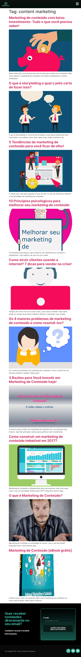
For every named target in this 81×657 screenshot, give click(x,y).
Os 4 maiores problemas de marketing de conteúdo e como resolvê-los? (40, 321)
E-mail (46, 618)
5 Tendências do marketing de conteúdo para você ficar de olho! (36, 144)
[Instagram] (68, 651)
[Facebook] (78, 651)
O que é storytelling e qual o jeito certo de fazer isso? (40, 85)
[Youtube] (73, 651)
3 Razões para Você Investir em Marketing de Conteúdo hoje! (34, 380)
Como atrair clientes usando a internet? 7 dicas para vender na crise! (40, 262)
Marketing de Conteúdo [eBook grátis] (40, 550)
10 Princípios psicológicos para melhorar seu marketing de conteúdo (39, 203)
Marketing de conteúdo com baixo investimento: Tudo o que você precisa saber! (40, 22)
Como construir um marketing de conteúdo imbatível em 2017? (36, 439)
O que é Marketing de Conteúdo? (36, 495)
